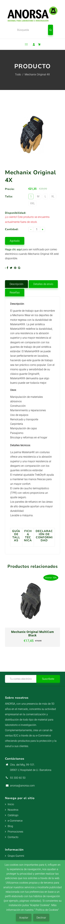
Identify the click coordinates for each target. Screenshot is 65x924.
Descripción (16, 284)
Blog (10, 826)
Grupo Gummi (16, 855)
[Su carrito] (39, 44)
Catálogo (13, 815)
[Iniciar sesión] (33, 44)
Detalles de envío (43, 284)
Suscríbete (48, 678)
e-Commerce (15, 820)
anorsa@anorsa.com (22, 785)
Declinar (41, 917)
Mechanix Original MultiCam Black (32, 633)
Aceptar (23, 917)
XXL (32, 203)
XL (52, 196)
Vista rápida (21, 625)
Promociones (15, 831)
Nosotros (13, 809)
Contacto (13, 837)
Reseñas (15, 292)
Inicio (11, 804)
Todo (18, 74)
